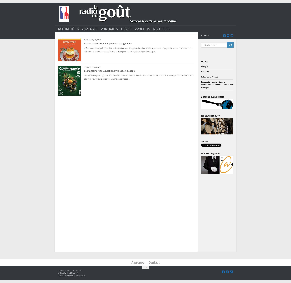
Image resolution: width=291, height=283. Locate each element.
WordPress (71, 276)
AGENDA (204, 61)
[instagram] (231, 35)
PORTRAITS (109, 29)
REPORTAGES (87, 29)
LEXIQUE (204, 67)
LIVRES (126, 29)
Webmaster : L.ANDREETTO (68, 273)
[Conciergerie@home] (217, 173)
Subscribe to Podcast (209, 77)
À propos (137, 262)
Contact (154, 262)
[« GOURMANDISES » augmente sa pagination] (69, 50)
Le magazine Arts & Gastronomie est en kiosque (109, 70)
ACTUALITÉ (66, 29)
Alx (84, 276)
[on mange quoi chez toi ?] (217, 108)
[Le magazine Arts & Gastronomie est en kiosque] (69, 81)
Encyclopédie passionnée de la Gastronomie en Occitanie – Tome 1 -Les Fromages (217, 85)
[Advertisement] (218, 214)
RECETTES (160, 29)
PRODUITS (142, 29)
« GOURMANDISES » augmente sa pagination (108, 43)
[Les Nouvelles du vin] (217, 134)
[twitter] (228, 35)
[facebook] (224, 35)
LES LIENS (205, 72)
